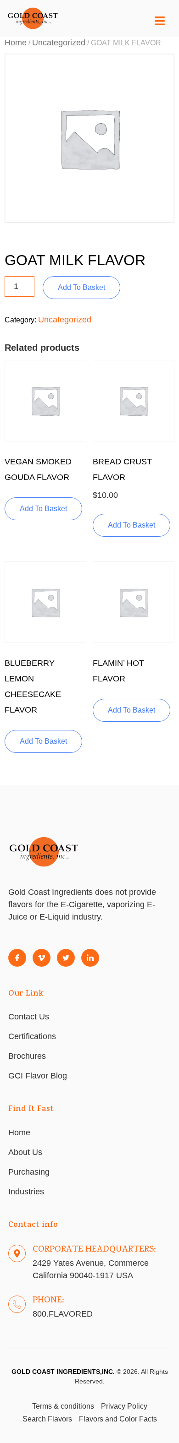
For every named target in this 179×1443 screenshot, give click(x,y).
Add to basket (81, 287)
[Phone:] (17, 1304)
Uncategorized (58, 42)
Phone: (48, 1300)
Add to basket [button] (43, 508)
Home (16, 42)
